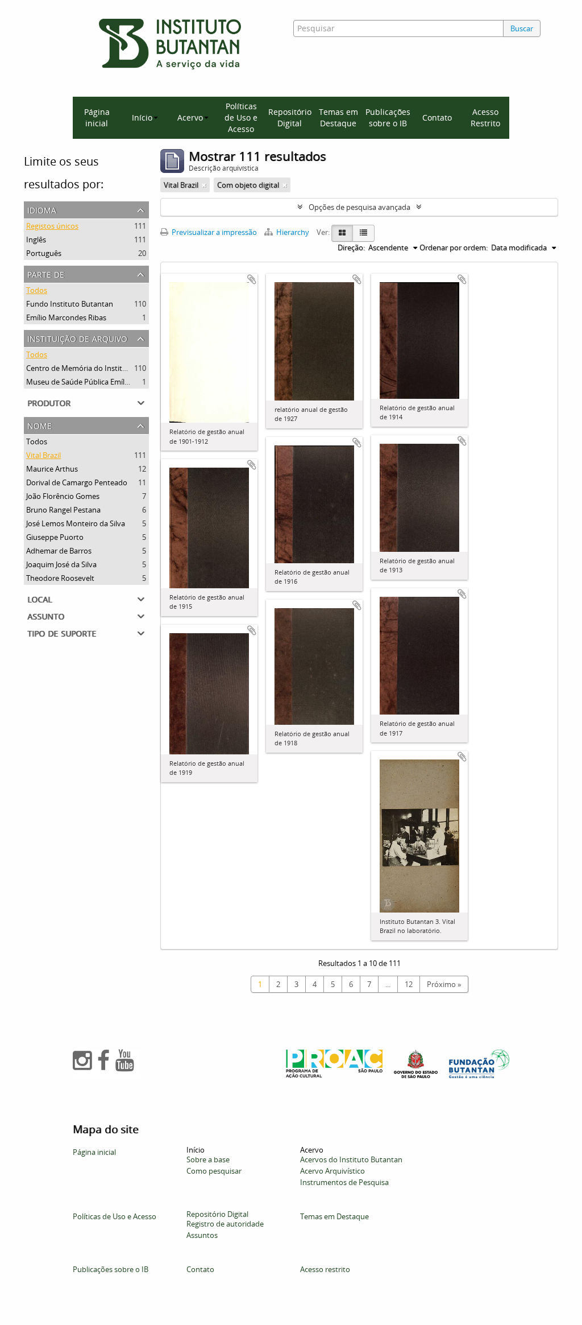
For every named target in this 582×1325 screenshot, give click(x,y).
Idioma (41, 209)
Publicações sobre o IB (387, 117)
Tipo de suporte (61, 632)
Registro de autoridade (225, 1224)
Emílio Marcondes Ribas (66, 317)
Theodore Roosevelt (60, 578)
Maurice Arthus (52, 469)
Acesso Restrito (485, 117)
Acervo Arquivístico (332, 1171)
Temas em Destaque (338, 117)
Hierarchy (293, 232)
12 (409, 984)
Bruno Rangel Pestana (63, 510)
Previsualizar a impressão (213, 232)
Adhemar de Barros (59, 551)
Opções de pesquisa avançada (359, 207)
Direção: (351, 247)
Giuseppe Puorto (55, 537)
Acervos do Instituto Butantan (351, 1159)
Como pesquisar (214, 1171)
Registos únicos (52, 226)
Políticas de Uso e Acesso (241, 117)
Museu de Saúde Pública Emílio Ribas (88, 382)
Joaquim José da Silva (61, 564)
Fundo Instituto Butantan (69, 304)
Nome (39, 424)
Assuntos (202, 1235)
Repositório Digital (289, 117)
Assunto (45, 615)
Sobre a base (208, 1159)
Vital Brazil (43, 455)
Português (43, 253)
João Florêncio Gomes (62, 496)
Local (39, 598)
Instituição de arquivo (77, 337)
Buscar (521, 28)
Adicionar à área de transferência (251, 279)
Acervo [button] (190, 117)
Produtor (48, 402)
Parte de (45, 273)
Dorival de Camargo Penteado (76, 482)
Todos (36, 290)
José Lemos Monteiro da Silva (75, 523)
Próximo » (444, 984)
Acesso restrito (325, 1269)
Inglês (36, 239)
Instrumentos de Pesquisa (344, 1182)
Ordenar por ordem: (453, 247)
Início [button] (142, 117)
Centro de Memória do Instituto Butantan (97, 368)
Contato (437, 117)
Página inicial (97, 117)
